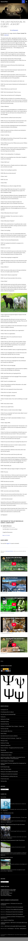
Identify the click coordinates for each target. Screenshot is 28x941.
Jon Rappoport (14, 30)
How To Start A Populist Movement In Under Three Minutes (13, 840)
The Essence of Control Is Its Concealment (9, 774)
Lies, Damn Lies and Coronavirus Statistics (9, 735)
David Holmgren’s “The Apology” (7, 760)
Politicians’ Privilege (5, 743)
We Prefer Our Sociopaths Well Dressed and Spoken (15, 926)
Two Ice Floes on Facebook (6, 895)
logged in (8, 543)
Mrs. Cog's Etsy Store (5, 891)
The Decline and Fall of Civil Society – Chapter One (11, 738)
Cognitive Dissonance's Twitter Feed (8, 890)
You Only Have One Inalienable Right (8, 714)
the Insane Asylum (9, 551)
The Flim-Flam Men (5, 728)
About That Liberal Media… (6, 769)
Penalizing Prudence (5, 721)
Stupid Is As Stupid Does (9, 920)
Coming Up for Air (4, 709)
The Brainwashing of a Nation (7, 752)
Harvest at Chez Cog (5, 723)
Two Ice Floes (4, 1)
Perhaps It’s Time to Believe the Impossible (9, 771)
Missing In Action (4, 740)
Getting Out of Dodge (5, 719)
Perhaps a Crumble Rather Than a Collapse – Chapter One (12, 726)
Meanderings (3, 750)
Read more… (5, 810)
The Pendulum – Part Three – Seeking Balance (17, 928)
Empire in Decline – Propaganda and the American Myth (12, 747)
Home (2, 661)
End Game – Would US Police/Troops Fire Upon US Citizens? (13, 824)
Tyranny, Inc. (3, 716)
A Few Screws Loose (5, 778)
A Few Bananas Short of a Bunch (7, 712)
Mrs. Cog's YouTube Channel (6, 893)
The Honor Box (4, 781)
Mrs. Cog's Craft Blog (5, 894)
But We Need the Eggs (5, 766)
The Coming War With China (6, 731)
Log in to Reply (7, 535)
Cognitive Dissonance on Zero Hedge (8, 889)
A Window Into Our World (6, 754)
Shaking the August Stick (5, 745)
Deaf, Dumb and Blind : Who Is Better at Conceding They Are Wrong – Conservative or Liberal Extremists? (13, 758)
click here (6, 34)
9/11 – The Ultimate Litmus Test (7, 812)
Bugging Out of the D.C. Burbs (7, 857)
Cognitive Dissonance (7, 525)
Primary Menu (26, 1)
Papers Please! (4, 733)
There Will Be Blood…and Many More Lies (9, 776)
